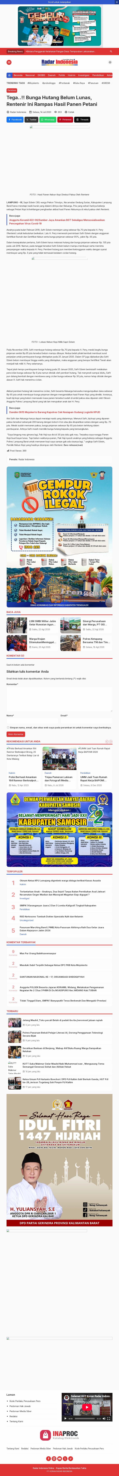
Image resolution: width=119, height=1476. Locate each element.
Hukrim (71, 75)
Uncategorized (26, 921)
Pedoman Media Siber (20, 1411)
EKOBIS (41, 75)
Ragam (12, 773)
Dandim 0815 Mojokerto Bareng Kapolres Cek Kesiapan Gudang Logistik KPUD (54, 412)
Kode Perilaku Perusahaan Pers (24, 1401)
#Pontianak (64, 83)
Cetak (71, 112)
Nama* (10, 715)
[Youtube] (59, 1458)
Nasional (30, 75)
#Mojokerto (33, 83)
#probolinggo (49, 83)
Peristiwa (12, 90)
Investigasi (83, 75)
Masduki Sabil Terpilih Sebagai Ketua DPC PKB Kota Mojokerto (54, 965)
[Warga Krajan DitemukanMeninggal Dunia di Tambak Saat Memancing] (17, 643)
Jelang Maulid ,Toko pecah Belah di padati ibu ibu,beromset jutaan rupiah (63, 1020)
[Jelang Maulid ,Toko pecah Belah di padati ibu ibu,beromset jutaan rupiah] (14, 1022)
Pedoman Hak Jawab (20, 1406)
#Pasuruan (93, 83)
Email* (64, 715)
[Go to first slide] (110, 741)
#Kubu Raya (79, 83)
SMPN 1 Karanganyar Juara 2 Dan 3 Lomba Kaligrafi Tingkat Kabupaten (58, 905)
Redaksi (13, 1416)
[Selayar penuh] (108, 1418)
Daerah (52, 75)
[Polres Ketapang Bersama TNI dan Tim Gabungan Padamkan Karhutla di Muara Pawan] (70, 643)
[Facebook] (48, 1458)
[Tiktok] (70, 1458)
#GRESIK (106, 83)
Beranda (18, 75)
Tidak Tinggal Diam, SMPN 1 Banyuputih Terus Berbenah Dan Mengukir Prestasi (63, 1000)
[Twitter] (65, 1458)
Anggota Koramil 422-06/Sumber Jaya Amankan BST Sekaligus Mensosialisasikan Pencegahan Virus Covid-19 (57, 222)
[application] (87, 1407)
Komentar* (12, 684)
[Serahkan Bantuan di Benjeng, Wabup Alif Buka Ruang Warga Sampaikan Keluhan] (14, 1052)
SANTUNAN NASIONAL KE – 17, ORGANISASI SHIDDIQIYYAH (52, 976)
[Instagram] (54, 1458)
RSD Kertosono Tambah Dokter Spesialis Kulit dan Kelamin (51, 916)
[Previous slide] (107, 741)
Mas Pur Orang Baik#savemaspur (38, 953)
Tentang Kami (16, 1421)
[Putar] (65, 1418)
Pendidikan (98, 75)
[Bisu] (104, 1418)
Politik (62, 75)
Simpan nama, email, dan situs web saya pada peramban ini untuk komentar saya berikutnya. (60, 727)
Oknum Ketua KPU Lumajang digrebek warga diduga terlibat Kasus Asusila (60, 880)
